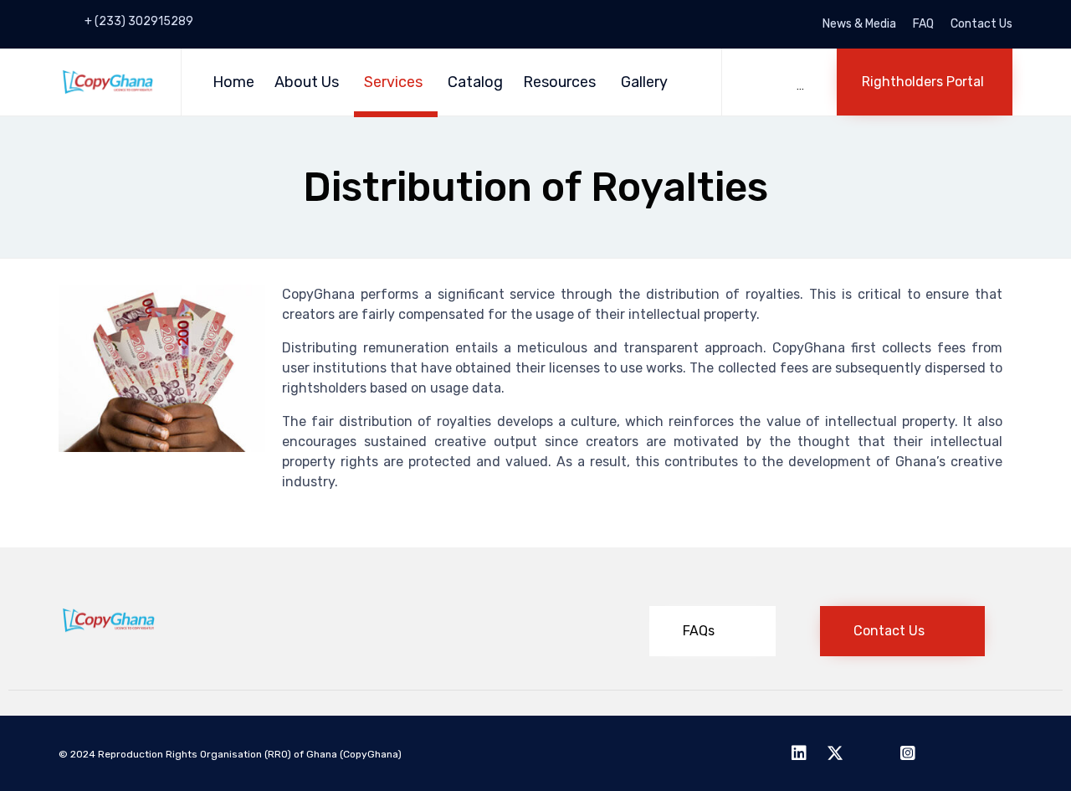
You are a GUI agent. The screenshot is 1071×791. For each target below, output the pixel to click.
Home (233, 82)
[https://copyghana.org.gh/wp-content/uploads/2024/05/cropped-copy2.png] (108, 630)
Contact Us (981, 24)
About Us (306, 82)
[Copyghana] (107, 82)
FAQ (923, 24)
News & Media (859, 24)
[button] (924, 82)
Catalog (475, 82)
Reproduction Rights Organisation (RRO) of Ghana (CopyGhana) (251, 754)
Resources (559, 82)
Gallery (644, 82)
